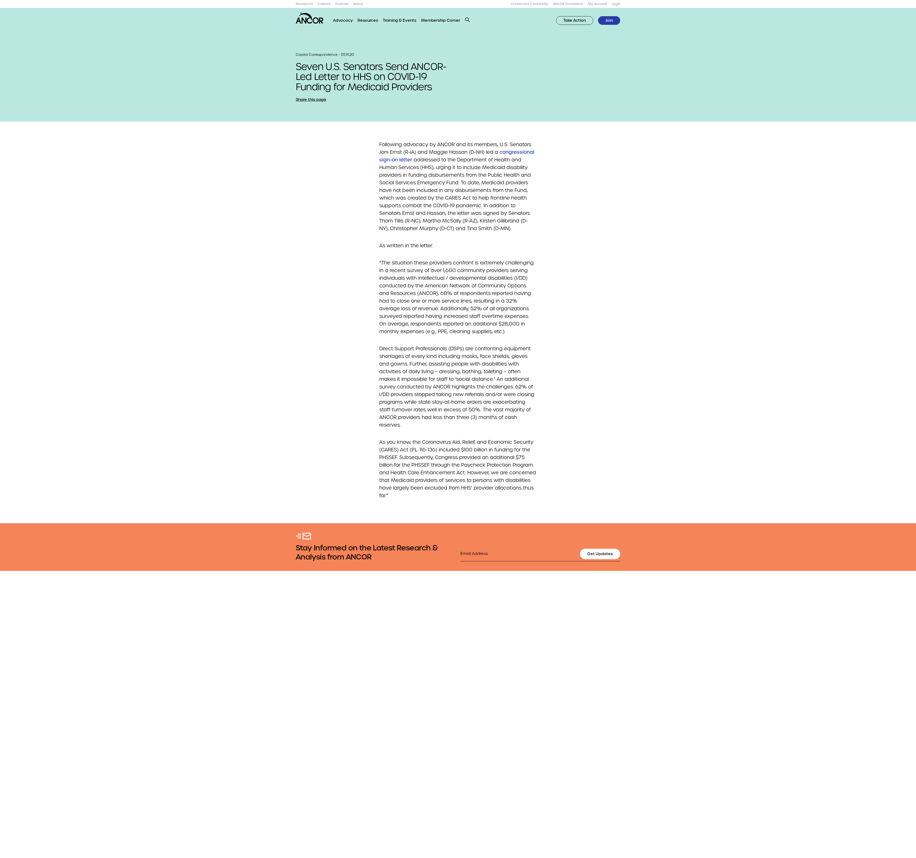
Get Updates (600, 553)
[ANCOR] (309, 18)
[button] (467, 19)
